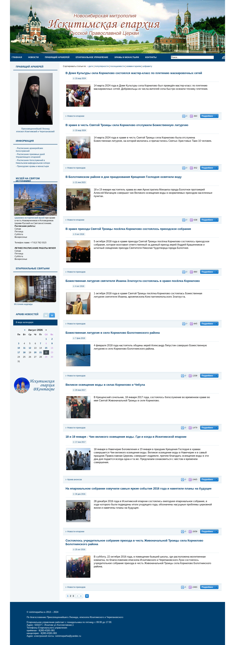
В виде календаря (52, 315)
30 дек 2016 (80, 494)
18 (24, 352)
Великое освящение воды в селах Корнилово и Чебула (105, 384)
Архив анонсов (74, 479)
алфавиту (147, 66)
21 (40, 352)
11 (24, 348)
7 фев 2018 (80, 338)
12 (30, 348)
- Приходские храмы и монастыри (32, 166)
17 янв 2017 (80, 442)
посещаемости (117, 66)
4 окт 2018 (79, 286)
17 (19, 352)
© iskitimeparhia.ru (36, 612)
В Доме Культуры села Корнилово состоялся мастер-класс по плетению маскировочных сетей (134, 73)
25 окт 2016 (80, 549)
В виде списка (46, 315)
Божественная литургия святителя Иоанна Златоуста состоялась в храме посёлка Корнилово (133, 281)
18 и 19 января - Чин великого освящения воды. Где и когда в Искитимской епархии (126, 436)
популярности (102, 66)
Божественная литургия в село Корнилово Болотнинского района (113, 332)
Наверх (86, 596)
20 (35, 352)
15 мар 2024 (80, 78)
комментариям (133, 66)
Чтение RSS (223, 57)
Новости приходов (76, 168)
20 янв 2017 (80, 390)
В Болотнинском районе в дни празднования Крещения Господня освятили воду (123, 177)
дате (91, 66)
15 (46, 348)
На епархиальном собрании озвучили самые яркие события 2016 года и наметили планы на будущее (138, 488)
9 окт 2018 (79, 234)
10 (19, 348)
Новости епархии (75, 116)
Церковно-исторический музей (30, 218)
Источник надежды (23, 304)
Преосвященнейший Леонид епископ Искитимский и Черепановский (35, 130)
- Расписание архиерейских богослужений (29, 149)
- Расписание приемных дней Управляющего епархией (30, 155)
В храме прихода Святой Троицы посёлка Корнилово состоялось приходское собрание (128, 229)
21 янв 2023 (80, 182)
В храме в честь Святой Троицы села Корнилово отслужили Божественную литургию (127, 125)
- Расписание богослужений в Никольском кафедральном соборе (33, 161)
